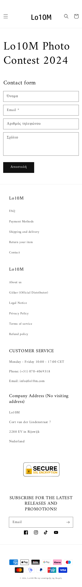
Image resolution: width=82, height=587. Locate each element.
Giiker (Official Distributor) (28, 293)
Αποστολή (18, 167)
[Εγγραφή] (68, 522)
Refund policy (18, 334)
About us (15, 282)
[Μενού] (6, 16)
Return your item (21, 242)
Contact (14, 252)
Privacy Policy (18, 313)
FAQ (12, 211)
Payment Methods (21, 221)
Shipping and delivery (24, 232)
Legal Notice (18, 303)
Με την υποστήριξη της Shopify (48, 578)
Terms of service (20, 324)
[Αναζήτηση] (66, 16)
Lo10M (30, 578)
